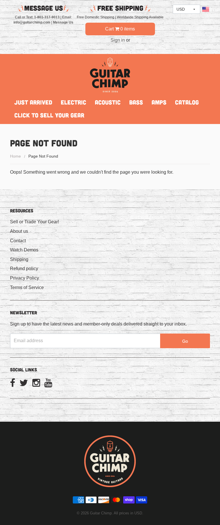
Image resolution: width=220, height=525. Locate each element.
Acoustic (108, 102)
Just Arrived (33, 102)
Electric (73, 102)
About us (19, 231)
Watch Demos (24, 249)
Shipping (19, 259)
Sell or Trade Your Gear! (34, 221)
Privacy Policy (24, 278)
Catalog (187, 102)
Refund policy (24, 268)
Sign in (118, 40)
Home (15, 156)
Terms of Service (27, 287)
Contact (18, 240)
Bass (136, 102)
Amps (159, 102)
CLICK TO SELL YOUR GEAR (49, 115)
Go (185, 341)
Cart (120, 28)
